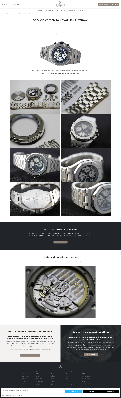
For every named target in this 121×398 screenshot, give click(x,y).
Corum (37, 376)
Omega (52, 381)
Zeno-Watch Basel (69, 384)
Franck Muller (39, 379)
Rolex (67, 373)
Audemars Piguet (25, 375)
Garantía (83, 373)
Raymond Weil (69, 371)
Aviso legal (20, 395)
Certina (37, 371)
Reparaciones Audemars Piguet (11, 13)
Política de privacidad (13, 395)
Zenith (67, 383)
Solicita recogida (108, 4)
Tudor (67, 378)
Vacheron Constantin (70, 379)
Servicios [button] (39, 10)
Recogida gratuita (61, 10)
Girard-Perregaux (39, 381)
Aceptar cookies (74, 391)
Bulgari (23, 383)
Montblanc (53, 379)
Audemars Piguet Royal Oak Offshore (54, 70)
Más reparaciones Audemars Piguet (30, 355)
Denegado (91, 391)
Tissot (67, 376)
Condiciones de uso (86, 375)
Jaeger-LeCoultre (54, 375)
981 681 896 (7, 4)
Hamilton (38, 384)
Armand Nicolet (25, 371)
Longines (53, 378)
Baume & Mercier (25, 376)
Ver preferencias (110, 391)
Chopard (38, 375)
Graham (38, 383)
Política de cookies (5, 395)
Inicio (2, 13)
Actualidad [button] (72, 10)
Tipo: (48, 34)
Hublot (52, 371)
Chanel (37, 373)
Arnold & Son (24, 373)
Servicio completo (36, 70)
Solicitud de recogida (86, 383)
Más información (90, 354)
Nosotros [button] (81, 10)
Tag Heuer (68, 375)
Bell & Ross (24, 378)
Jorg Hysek (53, 376)
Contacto (83, 381)
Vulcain (67, 381)
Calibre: (59, 34)
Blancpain (24, 379)
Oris (52, 383)
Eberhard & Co (39, 378)
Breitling (23, 381)
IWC (52, 373)
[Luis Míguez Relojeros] (60, 4)
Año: (70, 34)
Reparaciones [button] (49, 10)
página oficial (48, 349)
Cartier (23, 384)
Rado (52, 384)
